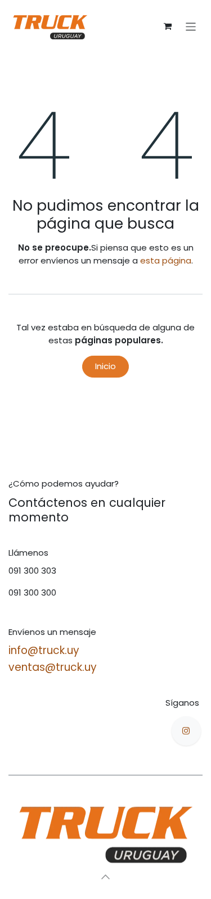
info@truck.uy (43, 650)
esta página (165, 260)
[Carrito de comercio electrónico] (167, 26)
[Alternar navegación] (191, 26)
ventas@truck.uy (52, 667)
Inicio (105, 366)
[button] (105, 876)
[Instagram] (186, 731)
